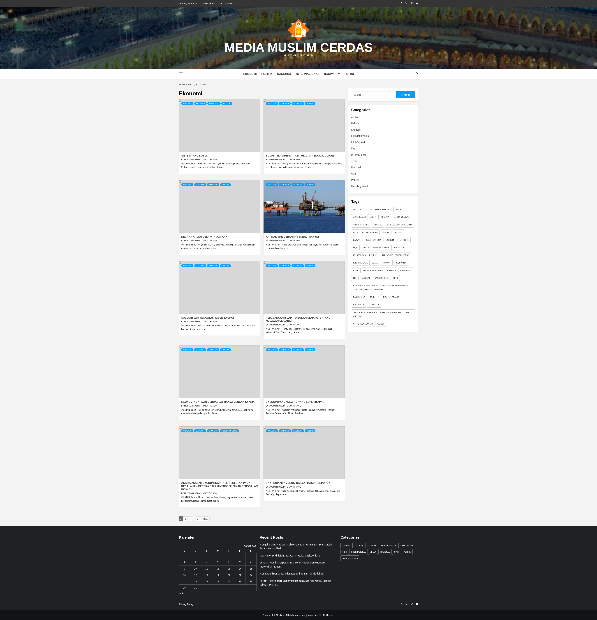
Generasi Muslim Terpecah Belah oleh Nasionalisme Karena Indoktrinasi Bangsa (292, 564)
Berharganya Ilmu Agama (399, 224)
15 (251, 568)
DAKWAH (357, 239)
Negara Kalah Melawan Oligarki (204, 236)
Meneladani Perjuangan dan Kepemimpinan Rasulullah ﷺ (292, 573)
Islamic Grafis (209, 3)
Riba (385, 297)
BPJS (355, 232)
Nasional (284, 73)
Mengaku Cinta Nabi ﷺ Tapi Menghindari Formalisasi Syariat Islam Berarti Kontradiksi (296, 546)
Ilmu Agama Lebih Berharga (395, 255)
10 (195, 568)
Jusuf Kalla (400, 262)
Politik (266, 73)
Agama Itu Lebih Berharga (379, 209)
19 (217, 575)
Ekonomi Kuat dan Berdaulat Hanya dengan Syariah (219, 402)
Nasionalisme (381, 278)
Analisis (187, 103)
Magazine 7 (313, 615)
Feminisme (404, 239)
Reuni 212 (374, 297)
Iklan (220, 3)
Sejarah (396, 297)
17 (198, 518)
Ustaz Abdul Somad (363, 323)
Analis (373, 217)
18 (206, 575)
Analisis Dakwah (402, 217)
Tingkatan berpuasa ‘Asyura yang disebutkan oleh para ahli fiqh (381, 314)
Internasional (307, 73)
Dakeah (385, 232)
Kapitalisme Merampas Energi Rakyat (292, 236)
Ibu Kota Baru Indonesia (365, 255)
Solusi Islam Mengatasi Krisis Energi (207, 317)
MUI (354, 278)
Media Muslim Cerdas (298, 47)
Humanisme (398, 247)
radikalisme (359, 297)
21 (240, 575)
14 (240, 568)
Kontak (228, 3)
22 (251, 575)
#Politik (357, 209)
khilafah (391, 270)
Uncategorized (359, 186)
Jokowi (386, 262)
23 (184, 581)
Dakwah (330, 73)
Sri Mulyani (358, 304)
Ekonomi (250, 73)
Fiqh (353, 148)
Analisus (377, 224)
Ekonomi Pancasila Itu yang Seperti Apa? (295, 402)
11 (206, 568)
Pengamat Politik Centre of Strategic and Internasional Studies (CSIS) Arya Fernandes (382, 287)
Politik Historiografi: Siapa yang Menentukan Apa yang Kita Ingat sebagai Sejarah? (295, 582)
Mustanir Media (192, 160)
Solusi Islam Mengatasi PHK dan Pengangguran (300, 155)
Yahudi (380, 323)
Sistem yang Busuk (194, 155)
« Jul (181, 592)
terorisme (374, 304)
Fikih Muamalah (360, 136)
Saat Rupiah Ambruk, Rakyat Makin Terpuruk (298, 483)
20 (228, 575)
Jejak (354, 161)
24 (195, 581)
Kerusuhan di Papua (373, 270)
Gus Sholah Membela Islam (375, 247)
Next (205, 518)
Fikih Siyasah (358, 142)
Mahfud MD (405, 270)
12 (217, 568)
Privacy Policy (186, 604)
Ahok (398, 209)
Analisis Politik (361, 224)
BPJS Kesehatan (370, 232)
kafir (356, 270)
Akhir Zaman (359, 217)
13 (228, 568)
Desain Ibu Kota (373, 239)
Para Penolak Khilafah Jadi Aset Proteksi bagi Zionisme (290, 555)
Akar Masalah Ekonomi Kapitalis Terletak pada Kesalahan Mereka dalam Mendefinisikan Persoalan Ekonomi (219, 486)
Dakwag (398, 232)
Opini (350, 73)
